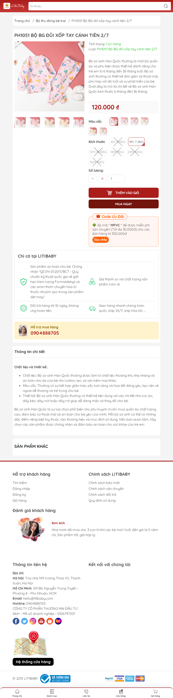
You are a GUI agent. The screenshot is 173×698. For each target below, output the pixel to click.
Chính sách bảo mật (104, 483)
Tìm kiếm (20, 483)
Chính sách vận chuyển (106, 488)
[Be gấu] (144, 121)
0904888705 (45, 333)
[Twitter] (24, 621)
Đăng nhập (21, 488)
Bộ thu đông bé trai (51, 21)
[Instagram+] (33, 621)
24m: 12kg (134, 152)
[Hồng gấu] (124, 121)
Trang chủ (22, 21)
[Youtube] (41, 621)
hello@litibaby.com (38, 598)
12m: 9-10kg (98, 152)
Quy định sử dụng (102, 500)
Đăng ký (19, 494)
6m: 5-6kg (118, 142)
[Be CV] (103, 131)
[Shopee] (49, 621)
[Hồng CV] (134, 121)
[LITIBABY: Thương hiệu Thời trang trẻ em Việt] (13, 6)
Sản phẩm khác (31, 446)
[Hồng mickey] (114, 121)
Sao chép (100, 240)
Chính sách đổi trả (102, 494)
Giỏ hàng (20, 500)
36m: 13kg (97, 162)
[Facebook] (16, 621)
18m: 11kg (117, 152)
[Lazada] (58, 621)
